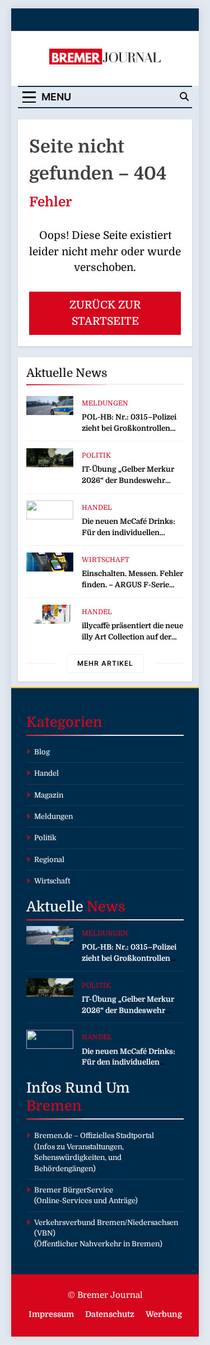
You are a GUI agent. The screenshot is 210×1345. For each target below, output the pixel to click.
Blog (42, 752)
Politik (96, 455)
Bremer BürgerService (73, 1190)
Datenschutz (109, 1314)
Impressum (51, 1314)
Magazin (48, 795)
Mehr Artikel (105, 663)
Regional (49, 859)
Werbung (164, 1314)
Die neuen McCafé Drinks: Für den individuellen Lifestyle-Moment (128, 532)
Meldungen (105, 403)
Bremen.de (53, 1135)
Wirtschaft (105, 560)
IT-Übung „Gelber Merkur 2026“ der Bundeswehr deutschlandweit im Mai (128, 480)
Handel (97, 508)
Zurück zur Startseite (105, 313)
